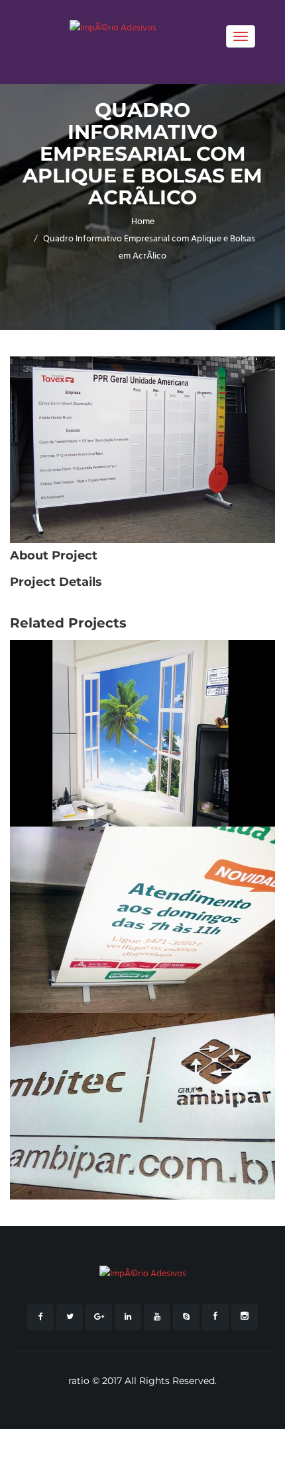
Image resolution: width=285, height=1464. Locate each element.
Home (142, 221)
